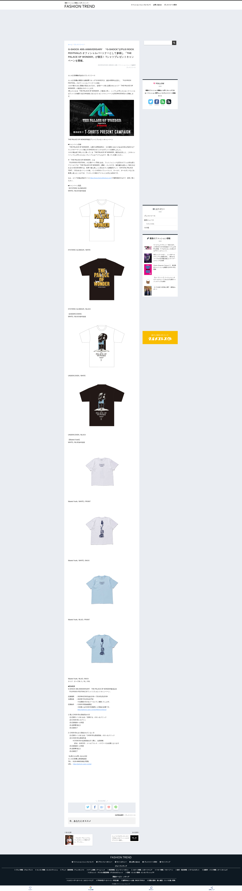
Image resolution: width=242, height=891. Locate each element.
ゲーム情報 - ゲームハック (96, 870)
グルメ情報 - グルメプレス (24, 870)
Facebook (156, 104)
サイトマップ (166, 862)
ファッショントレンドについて (141, 5)
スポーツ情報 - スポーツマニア (142, 870)
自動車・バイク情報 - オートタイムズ (215, 870)
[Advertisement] (121, 24)
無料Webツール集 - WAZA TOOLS (134, 880)
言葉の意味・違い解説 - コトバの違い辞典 (162, 880)
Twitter (150, 104)
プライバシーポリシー (105, 862)
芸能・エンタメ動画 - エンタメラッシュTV (140, 872)
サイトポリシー (122, 862)
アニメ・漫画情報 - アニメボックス (73, 870)
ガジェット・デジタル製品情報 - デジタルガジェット (106, 872)
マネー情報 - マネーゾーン (164, 870)
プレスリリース (130, 815)
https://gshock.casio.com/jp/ (82, 764)
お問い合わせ (157, 5)
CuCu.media (150, 224)
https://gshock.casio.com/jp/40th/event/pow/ (92, 709)
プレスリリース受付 (170, 5)
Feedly (162, 104)
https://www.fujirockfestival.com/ (100, 178)
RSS (169, 104)
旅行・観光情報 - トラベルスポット (188, 870)
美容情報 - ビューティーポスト (119, 870)
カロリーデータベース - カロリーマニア (80, 880)
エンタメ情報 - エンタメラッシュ (47, 870)
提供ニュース (149, 220)
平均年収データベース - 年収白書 (108, 880)
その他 (146, 228)
